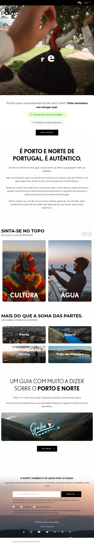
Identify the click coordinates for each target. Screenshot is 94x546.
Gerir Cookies (47, 526)
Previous (84, 234)
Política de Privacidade (47, 522)
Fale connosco (47, 132)
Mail (16, 507)
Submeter (70, 494)
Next (90, 234)
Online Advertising (43, 507)
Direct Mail (27, 507)
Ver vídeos (46, 449)
